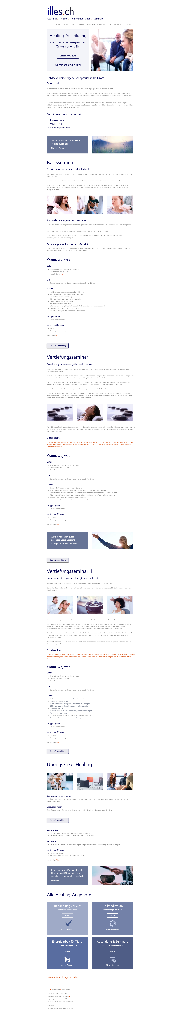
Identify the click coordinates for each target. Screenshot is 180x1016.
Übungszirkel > (57, 124)
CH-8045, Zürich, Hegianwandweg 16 (60, 1002)
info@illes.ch (66, 999)
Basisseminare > (58, 120)
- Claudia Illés (62, 994)
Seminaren (58, 89)
